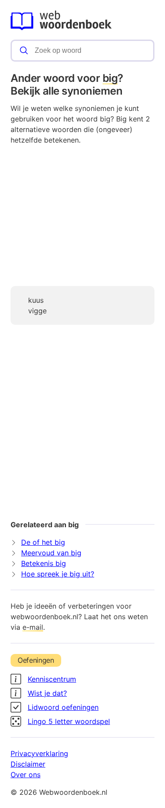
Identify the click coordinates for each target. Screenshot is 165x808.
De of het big (43, 542)
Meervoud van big (51, 552)
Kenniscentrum (52, 679)
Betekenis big (43, 563)
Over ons (25, 774)
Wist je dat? (47, 693)
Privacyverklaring (39, 753)
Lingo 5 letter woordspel (69, 721)
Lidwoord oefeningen (63, 707)
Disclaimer (28, 764)
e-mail (32, 627)
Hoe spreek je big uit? (57, 573)
